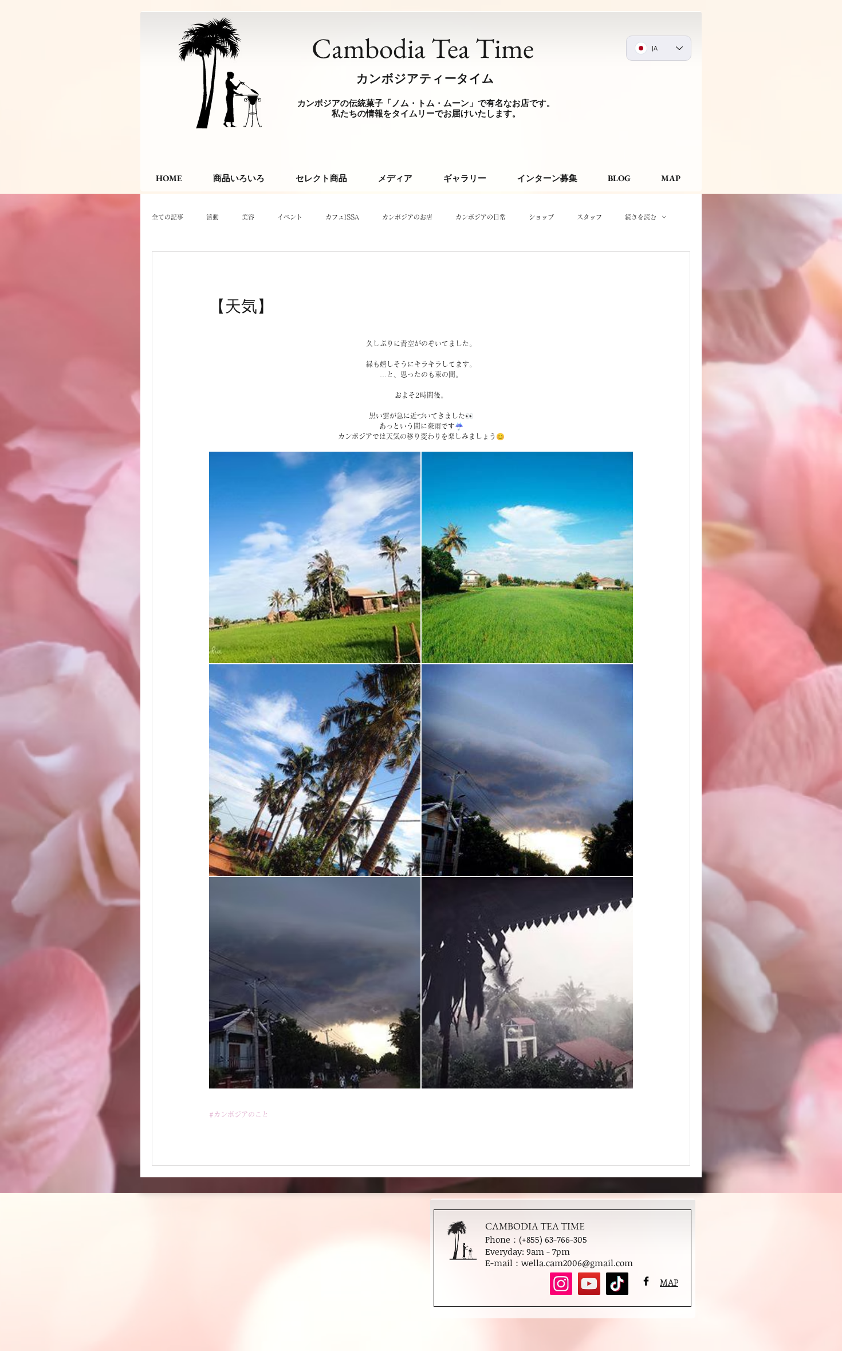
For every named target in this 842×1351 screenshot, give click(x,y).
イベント (289, 217)
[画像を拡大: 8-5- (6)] (527, 557)
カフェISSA (342, 217)
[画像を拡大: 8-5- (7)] (314, 557)
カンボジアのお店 (407, 217)
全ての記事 (167, 217)
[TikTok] (617, 1283)
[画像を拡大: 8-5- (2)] (314, 982)
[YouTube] (589, 1283)
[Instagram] (561, 1283)
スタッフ (589, 217)
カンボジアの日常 (480, 217)
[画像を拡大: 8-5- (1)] (527, 982)
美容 (248, 217)
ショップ (541, 217)
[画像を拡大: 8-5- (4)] (314, 770)
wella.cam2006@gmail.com (577, 1262)
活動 (212, 217)
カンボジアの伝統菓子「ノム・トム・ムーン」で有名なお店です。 (426, 102)
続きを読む (640, 217)
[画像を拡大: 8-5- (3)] (527, 770)
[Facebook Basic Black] (646, 1281)
